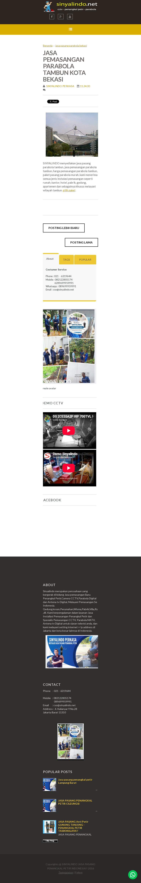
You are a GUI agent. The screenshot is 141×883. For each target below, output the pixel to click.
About (50, 258)
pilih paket (69, 190)
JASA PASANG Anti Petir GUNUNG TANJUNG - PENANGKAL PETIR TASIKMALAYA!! (73, 826)
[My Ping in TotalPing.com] (50, 841)
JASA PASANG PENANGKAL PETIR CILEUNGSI (75, 802)
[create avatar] (68, 385)
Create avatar (48, 388)
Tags (66, 259)
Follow (79, 872)
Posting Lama (81, 242)
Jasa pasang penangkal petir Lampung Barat (75, 781)
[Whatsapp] (132, 874)
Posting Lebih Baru (63, 228)
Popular (85, 259)
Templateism (65, 872)
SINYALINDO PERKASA (60, 86)
